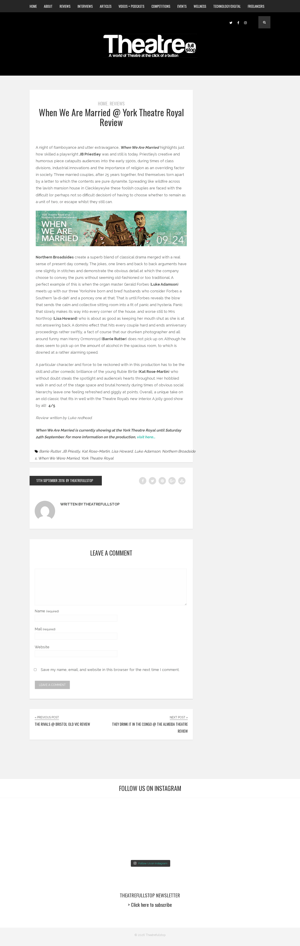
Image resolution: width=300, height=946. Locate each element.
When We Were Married (58, 458)
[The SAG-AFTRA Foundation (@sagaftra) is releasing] (175, 813)
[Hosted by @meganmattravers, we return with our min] (276, 843)
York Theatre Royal (97, 458)
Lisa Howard (122, 451)
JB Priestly (71, 451)
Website (42, 647)
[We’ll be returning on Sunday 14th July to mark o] (175, 843)
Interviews (85, 6)
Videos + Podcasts (131, 6)
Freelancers (256, 6)
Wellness (200, 6)
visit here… (146, 437)
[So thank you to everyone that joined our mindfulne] (226, 843)
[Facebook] (238, 22)
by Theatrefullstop (79, 480)
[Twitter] (230, 22)
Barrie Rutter (49, 451)
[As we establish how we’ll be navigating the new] (124, 813)
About (48, 6)
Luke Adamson (147, 451)
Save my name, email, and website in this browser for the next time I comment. (110, 670)
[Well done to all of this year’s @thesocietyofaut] (74, 843)
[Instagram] (245, 22)
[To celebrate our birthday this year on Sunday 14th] (23, 843)
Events (182, 6)
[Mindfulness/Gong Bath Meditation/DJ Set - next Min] (23, 813)
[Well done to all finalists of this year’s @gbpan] (124, 843)
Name (47, 611)
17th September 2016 (50, 480)
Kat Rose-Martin (96, 451)
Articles (105, 6)
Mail (45, 629)
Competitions (160, 6)
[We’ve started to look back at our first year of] (226, 813)
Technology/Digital (227, 6)
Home (33, 6)
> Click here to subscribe (150, 904)
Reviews (65, 6)
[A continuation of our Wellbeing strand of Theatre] (74, 813)
